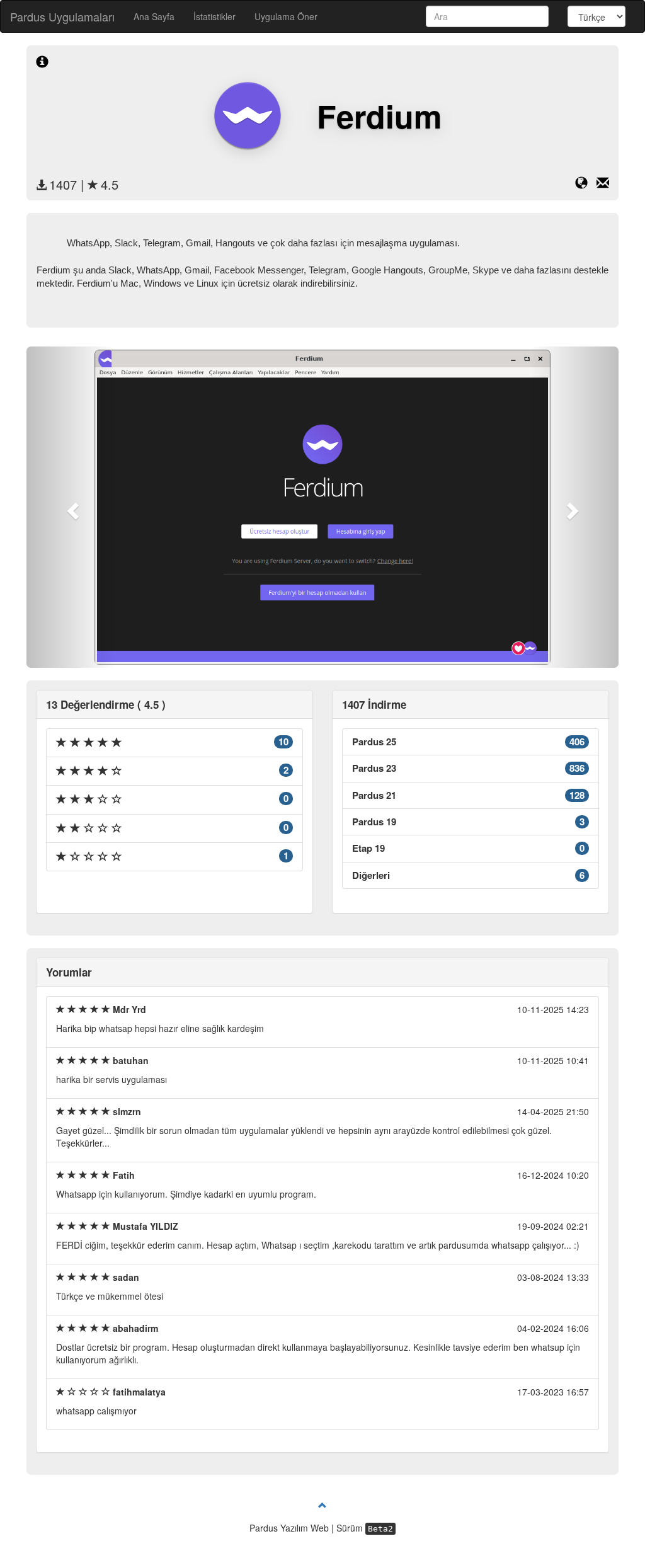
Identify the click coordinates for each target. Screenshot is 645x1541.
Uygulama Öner (285, 16)
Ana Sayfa (154, 16)
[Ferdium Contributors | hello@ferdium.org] (602, 184)
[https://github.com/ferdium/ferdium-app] (585, 184)
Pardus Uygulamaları (62, 16)
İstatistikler (214, 16)
